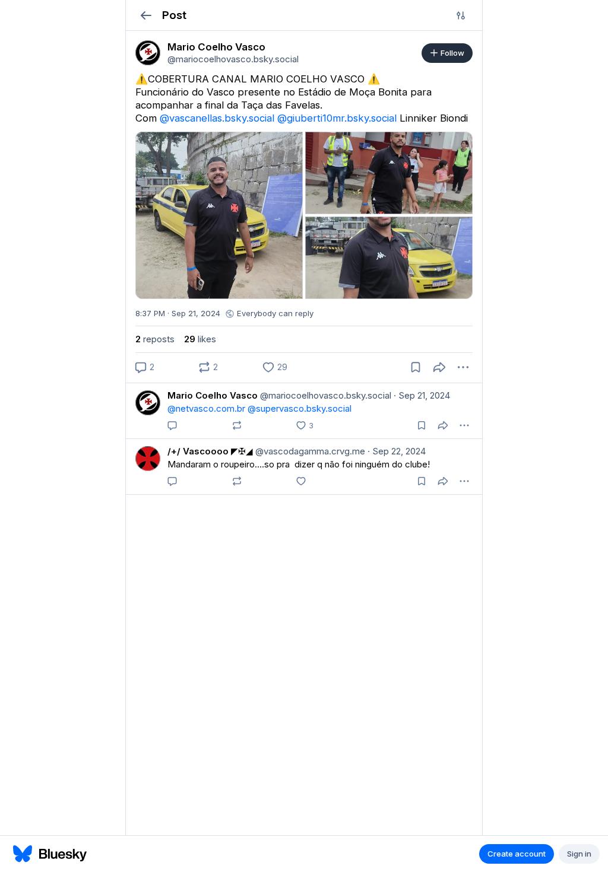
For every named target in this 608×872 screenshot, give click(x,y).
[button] (146, 15)
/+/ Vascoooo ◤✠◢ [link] (210, 451)
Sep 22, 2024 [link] (397, 451)
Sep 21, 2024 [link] (422, 395)
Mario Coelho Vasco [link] (212, 395)
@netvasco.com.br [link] (206, 408)
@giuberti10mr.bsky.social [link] (337, 118)
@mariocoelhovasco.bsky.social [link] (324, 395)
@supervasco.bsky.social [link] (300, 408)
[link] (147, 52)
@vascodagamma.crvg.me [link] (309, 451)
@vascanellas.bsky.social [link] (217, 118)
